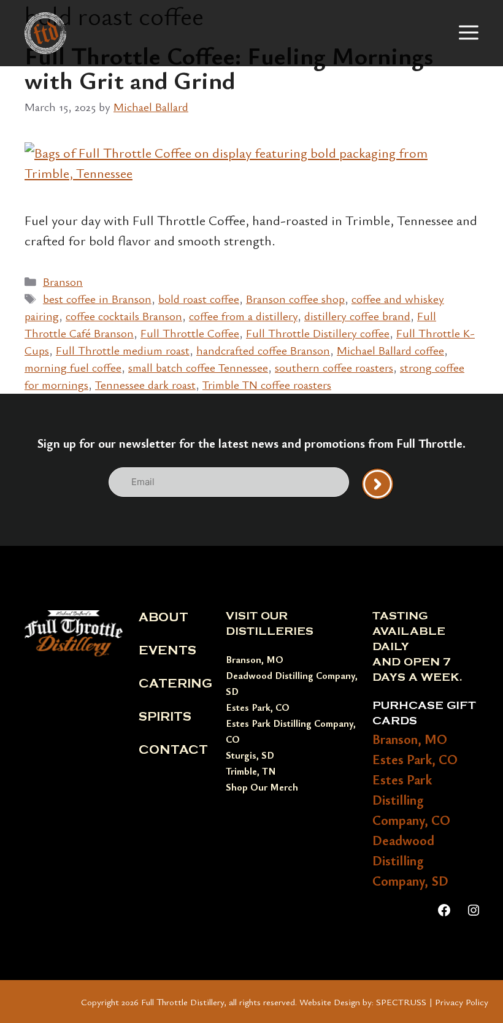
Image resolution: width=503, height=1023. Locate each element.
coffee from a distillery (243, 315)
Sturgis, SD (250, 755)
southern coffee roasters (334, 367)
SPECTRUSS (401, 1001)
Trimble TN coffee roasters (266, 384)
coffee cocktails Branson (124, 315)
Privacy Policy (461, 1001)
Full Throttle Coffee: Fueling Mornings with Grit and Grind (229, 67)
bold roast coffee (198, 298)
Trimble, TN (251, 771)
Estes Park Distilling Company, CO (411, 799)
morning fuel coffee (73, 367)
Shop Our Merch (262, 787)
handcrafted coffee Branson (263, 350)
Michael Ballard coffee (390, 350)
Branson (63, 281)
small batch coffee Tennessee (198, 367)
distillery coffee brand (357, 315)
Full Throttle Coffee (189, 332)
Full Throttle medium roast (123, 350)
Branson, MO (254, 659)
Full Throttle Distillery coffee (318, 332)
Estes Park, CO (258, 707)
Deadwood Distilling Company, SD (410, 860)
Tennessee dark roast (145, 384)
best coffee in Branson (97, 298)
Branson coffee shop (295, 298)
